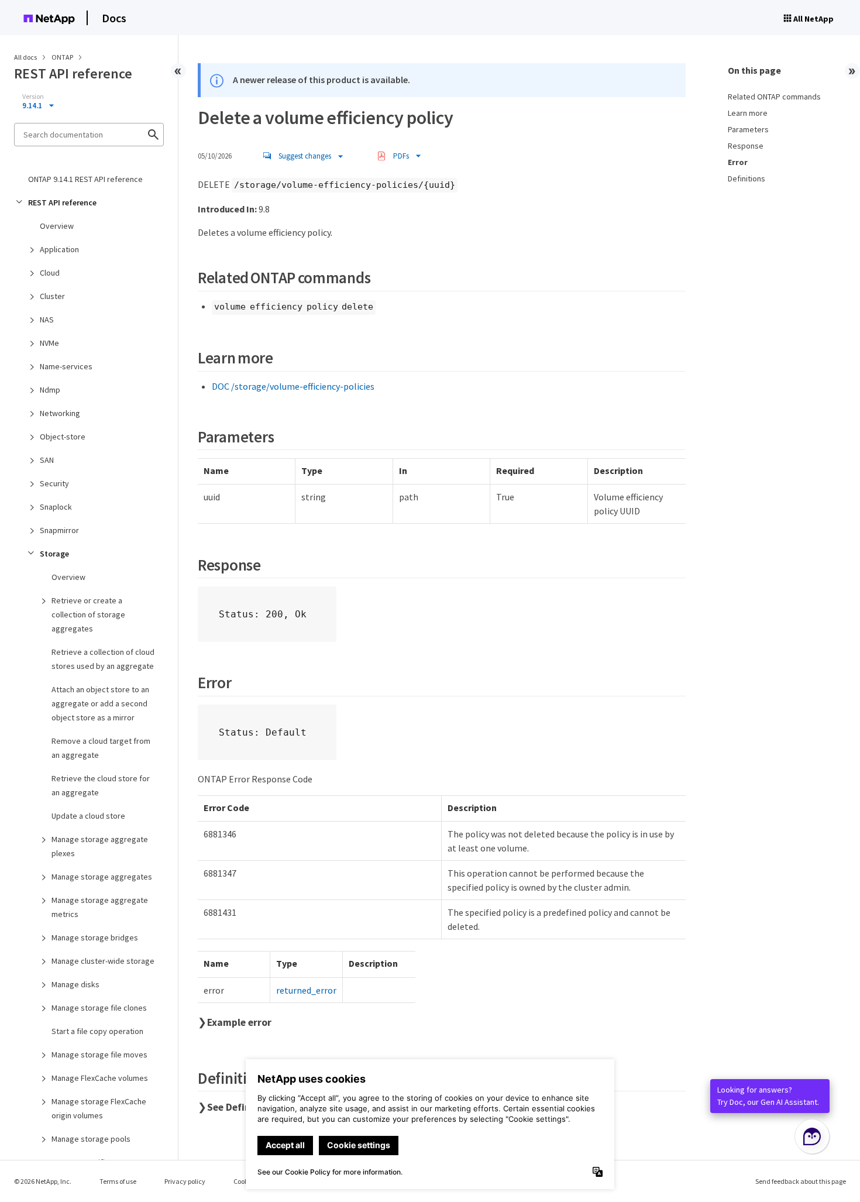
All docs (25, 57)
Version (33, 96)
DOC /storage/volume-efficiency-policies (293, 386)
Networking (60, 413)
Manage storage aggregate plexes (99, 846)
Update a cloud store (88, 816)
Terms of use (117, 1181)
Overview (57, 226)
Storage (54, 553)
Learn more (748, 113)
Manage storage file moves (99, 1054)
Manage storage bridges (94, 937)
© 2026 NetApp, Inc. (42, 1181)
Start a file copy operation (97, 1031)
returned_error (306, 990)
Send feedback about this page (800, 1181)
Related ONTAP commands (774, 96)
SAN (47, 460)
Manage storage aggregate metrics (99, 907)
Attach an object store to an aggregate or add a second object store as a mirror (100, 703)
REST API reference (62, 202)
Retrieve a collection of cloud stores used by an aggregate (102, 659)
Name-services (66, 366)
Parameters (748, 129)
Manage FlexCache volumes (99, 1078)
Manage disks (75, 984)
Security (54, 483)
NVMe (49, 343)
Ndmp (50, 389)
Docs (114, 18)
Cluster (52, 296)
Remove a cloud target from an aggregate (100, 748)
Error (738, 162)
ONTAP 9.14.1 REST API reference (85, 179)
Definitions (746, 178)
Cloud (50, 272)
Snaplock (56, 507)
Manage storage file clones (99, 1007)
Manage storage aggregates (101, 876)
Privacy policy (184, 1181)
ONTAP (62, 57)
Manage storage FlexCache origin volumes (98, 1108)
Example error (239, 1022)
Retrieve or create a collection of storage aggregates (88, 614)
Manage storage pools (90, 1139)
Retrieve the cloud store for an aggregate (100, 785)
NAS (47, 319)
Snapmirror (59, 530)
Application (59, 249)
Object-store (62, 436)
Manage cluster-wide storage (102, 961)
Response (745, 145)
